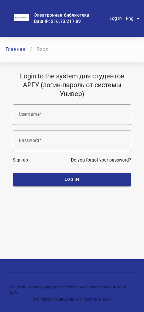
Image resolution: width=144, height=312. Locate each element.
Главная (15, 49)
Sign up (20, 160)
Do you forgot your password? (101, 160)
